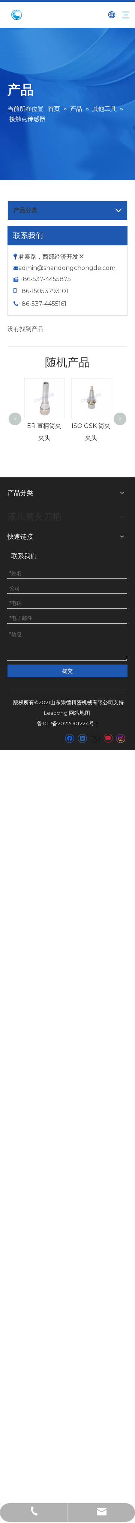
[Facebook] (69, 738)
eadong (57, 712)
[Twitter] (95, 738)
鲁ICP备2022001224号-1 (67, 723)
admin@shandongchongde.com (67, 267)
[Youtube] (107, 738)
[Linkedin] (82, 738)
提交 (67, 671)
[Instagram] (121, 738)
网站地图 (79, 712)
